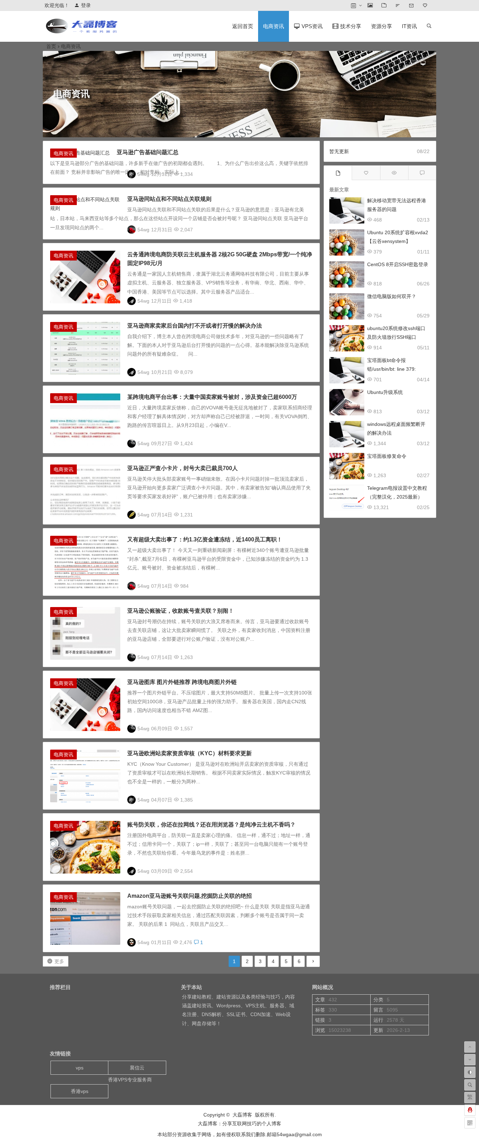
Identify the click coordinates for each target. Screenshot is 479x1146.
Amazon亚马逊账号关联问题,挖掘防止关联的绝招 (189, 896)
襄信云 (137, 1068)
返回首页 (242, 26)
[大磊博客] (83, 32)
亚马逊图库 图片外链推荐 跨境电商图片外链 (182, 682)
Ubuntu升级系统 (385, 392)
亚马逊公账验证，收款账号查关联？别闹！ (180, 611)
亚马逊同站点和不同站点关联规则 (169, 199)
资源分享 (381, 26)
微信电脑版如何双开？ (391, 296)
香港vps (79, 1091)
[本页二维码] (469, 1122)
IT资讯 (409, 26)
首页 (51, 46)
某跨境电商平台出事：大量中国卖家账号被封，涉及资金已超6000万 (212, 397)
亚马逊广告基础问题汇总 (147, 152)
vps (79, 1068)
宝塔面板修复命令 (386, 456)
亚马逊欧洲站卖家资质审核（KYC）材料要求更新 (189, 753)
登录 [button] (86, 5)
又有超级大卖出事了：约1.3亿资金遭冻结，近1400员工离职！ (204, 539)
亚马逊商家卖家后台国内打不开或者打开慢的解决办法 (194, 326)
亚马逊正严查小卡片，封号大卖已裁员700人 (182, 468)
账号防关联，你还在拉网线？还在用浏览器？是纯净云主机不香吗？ (211, 825)
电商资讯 (273, 26)
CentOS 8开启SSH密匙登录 (397, 264)
